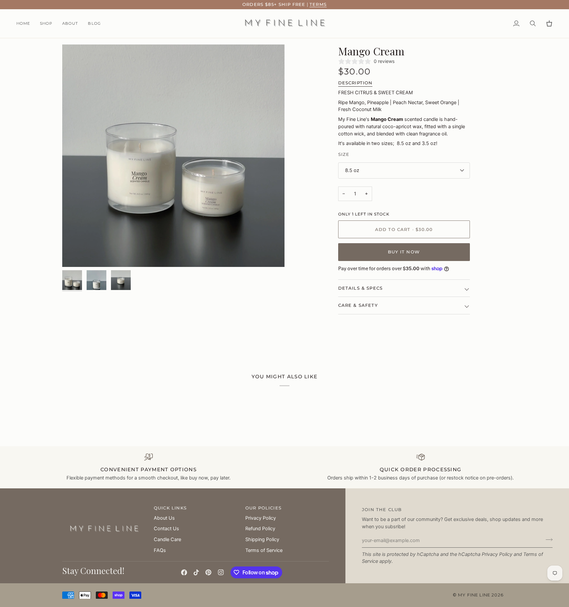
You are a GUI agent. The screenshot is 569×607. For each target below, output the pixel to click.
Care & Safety (358, 305)
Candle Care (167, 539)
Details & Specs (360, 288)
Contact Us (166, 529)
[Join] (547, 540)
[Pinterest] (208, 572)
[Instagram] (221, 572)
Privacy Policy (497, 554)
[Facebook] (184, 572)
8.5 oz (352, 170)
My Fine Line (474, 594)
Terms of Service (264, 550)
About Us (164, 518)
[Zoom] (173, 155)
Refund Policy (260, 529)
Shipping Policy (262, 539)
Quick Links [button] (170, 507)
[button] (46, 23)
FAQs (160, 550)
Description (355, 82)
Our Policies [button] (263, 507)
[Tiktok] (196, 572)
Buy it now (404, 251)
